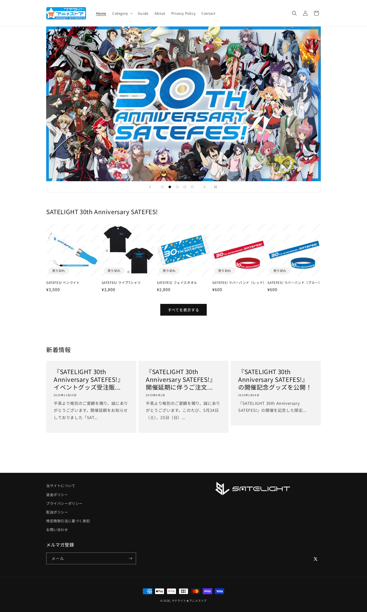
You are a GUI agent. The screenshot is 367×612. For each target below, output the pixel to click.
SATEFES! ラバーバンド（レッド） (239, 283)
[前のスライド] (150, 186)
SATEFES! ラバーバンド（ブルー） (294, 283)
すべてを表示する (183, 309)
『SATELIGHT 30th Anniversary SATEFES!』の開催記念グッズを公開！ (275, 379)
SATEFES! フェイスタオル (177, 283)
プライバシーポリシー (64, 503)
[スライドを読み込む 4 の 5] (184, 187)
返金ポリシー (57, 494)
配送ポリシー (57, 512)
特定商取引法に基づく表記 (68, 520)
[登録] (130, 558)
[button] (122, 13)
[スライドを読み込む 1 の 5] (162, 187)
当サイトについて (60, 485)
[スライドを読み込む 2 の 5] (170, 187)
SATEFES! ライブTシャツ (121, 283)
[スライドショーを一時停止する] (216, 186)
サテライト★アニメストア (189, 601)
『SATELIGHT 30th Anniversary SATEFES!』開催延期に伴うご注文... (181, 379)
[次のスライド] (204, 186)
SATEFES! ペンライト (63, 283)
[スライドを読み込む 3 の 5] (177, 187)
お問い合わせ (57, 529)
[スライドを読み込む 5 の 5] (192, 187)
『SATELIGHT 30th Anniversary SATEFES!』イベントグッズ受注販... (89, 379)
